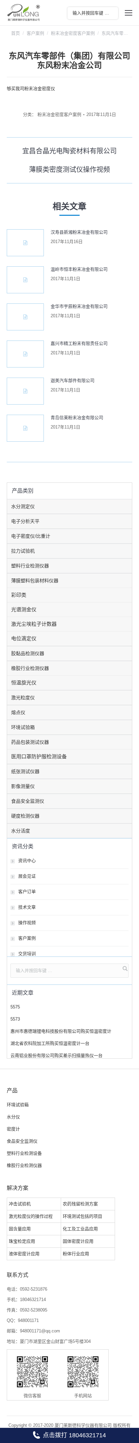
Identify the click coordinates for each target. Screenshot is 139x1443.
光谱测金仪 (23, 609)
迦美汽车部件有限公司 (72, 380)
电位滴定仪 (23, 638)
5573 (15, 1019)
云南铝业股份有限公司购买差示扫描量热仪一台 (56, 1055)
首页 (15, 33)
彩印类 (18, 595)
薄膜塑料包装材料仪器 (34, 580)
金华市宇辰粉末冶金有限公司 (79, 306)
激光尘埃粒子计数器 (34, 624)
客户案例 (35, 33)
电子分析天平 (25, 521)
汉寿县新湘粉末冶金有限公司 (79, 232)
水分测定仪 (23, 506)
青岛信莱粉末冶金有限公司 (77, 417)
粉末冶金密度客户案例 (73, 33)
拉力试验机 (23, 551)
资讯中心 (27, 860)
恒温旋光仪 (23, 682)
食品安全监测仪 (27, 801)
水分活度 (20, 830)
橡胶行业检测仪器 (30, 668)
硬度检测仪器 (25, 816)
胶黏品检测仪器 (27, 653)
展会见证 (27, 876)
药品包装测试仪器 (30, 742)
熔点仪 (18, 712)
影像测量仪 (23, 786)
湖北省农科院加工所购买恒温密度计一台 (49, 1043)
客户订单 (27, 891)
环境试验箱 (23, 727)
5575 (15, 1006)
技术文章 (27, 907)
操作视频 (27, 922)
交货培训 (27, 953)
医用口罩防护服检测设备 (39, 756)
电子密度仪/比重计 (30, 536)
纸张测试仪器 (25, 771)
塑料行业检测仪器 (30, 565)
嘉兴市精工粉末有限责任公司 (79, 343)
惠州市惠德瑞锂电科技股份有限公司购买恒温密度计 (60, 1031)
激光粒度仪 (23, 697)
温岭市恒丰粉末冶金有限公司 (79, 269)
